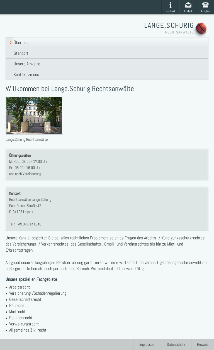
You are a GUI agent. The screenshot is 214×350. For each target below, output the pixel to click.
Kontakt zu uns (26, 74)
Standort (21, 53)
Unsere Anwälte (27, 64)
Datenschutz (176, 344)
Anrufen (205, 11)
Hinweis (202, 344)
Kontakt (170, 11)
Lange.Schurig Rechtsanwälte (175, 29)
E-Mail (188, 11)
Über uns (21, 43)
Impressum (147, 344)
